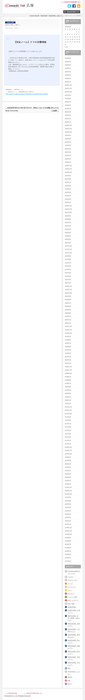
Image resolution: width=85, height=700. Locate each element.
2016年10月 (68, 453)
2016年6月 (68, 467)
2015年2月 (68, 520)
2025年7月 (68, 101)
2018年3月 (68, 396)
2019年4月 (68, 353)
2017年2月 (68, 440)
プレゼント (71, 593)
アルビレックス (72, 580)
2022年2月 (68, 239)
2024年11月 (68, 128)
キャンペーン (72, 587)
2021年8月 (68, 259)
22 (77, 39)
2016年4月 (68, 473)
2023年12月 (68, 165)
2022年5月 (68, 229)
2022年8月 (68, 219)
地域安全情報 (44, 15)
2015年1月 (68, 524)
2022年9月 (68, 215)
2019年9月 (68, 336)
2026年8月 (68, 58)
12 (70, 36)
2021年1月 (68, 282)
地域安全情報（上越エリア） (56, 15)
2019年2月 (68, 359)
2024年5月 (68, 148)
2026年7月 (68, 61)
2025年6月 (68, 105)
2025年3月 (68, 115)
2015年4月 (68, 514)
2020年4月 (68, 313)
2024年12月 (68, 125)
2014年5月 (68, 551)
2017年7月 (68, 423)
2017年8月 (68, 420)
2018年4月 (68, 393)
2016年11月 (68, 450)
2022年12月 (68, 205)
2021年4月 (68, 272)
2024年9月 (68, 135)
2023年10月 (68, 172)
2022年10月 (68, 212)
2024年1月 (68, 162)
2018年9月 (68, 376)
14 (74, 36)
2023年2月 (68, 199)
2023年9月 (68, 175)
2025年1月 (68, 122)
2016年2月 (68, 480)
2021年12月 (68, 246)
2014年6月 (68, 547)
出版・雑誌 (71, 603)
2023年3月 (68, 195)
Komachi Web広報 (34, 15)
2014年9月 (68, 537)
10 (65, 36)
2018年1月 (68, 403)
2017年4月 (68, 433)
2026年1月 (68, 81)
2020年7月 (68, 303)
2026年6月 (68, 65)
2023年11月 (68, 168)
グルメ (70, 590)
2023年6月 (68, 185)
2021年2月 (68, 279)
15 (77, 36)
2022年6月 (68, 225)
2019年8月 (68, 339)
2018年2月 (68, 400)
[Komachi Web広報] (19, 8)
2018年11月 (68, 370)
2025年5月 (68, 108)
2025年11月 (68, 88)
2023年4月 (68, 192)
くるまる (70, 576)
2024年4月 (68, 152)
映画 (69, 668)
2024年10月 (68, 132)
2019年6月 (68, 346)
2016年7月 (68, 463)
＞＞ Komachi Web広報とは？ (71, 2)
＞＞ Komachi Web (11, 693)
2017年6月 (68, 427)
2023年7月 (68, 182)
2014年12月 (68, 527)
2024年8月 (68, 138)
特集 (69, 680)
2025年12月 (68, 85)
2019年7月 (68, 343)
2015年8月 (68, 500)
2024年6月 (68, 145)
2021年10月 (68, 252)
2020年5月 (68, 309)
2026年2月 (68, 78)
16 (79, 36)
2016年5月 (68, 470)
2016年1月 (68, 484)
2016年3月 (68, 477)
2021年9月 (68, 256)
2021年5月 (68, 269)
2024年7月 (68, 142)
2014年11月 (68, 530)
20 (72, 39)
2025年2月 (68, 118)
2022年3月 (68, 235)
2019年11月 (68, 329)
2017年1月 (68, 443)
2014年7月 (68, 544)
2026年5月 (68, 68)
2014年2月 (68, 561)
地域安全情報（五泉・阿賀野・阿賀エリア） (74, 618)
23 (79, 39)
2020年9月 (68, 296)
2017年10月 (68, 413)
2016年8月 (68, 460)
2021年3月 (68, 276)
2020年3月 (68, 316)
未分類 (70, 677)
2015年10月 (68, 494)
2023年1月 (68, 202)
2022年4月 (68, 232)
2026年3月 (68, 75)
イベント (70, 583)
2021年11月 (68, 249)
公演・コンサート (73, 600)
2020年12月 (68, 286)
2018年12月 (68, 366)
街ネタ (70, 683)
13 (72, 36)
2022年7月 (68, 222)
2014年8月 (68, 540)
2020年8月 (68, 299)
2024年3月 (68, 155)
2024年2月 (68, 158)
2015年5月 (68, 510)
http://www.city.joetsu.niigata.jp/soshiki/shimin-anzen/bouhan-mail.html (27, 94)
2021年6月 (68, 266)
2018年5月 (68, 390)
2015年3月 (68, 517)
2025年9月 (68, 95)
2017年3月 (68, 437)
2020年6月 (68, 306)
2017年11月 (68, 410)
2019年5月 (68, 349)
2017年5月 (68, 430)
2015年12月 (68, 487)
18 (68, 39)
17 (65, 39)
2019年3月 (68, 356)
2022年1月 (68, 242)
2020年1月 (68, 323)
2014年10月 (68, 534)
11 (68, 36)
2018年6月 (68, 386)
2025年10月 (68, 91)
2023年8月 (68, 178)
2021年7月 (68, 262)
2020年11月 (68, 289)
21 (74, 39)
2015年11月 (68, 490)
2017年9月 (68, 416)
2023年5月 (68, 188)
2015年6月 (68, 507)
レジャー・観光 (72, 597)
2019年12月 (68, 326)
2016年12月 (68, 447)
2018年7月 (68, 383)
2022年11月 (68, 209)
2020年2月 (68, 319)
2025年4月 (68, 111)
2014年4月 (68, 554)
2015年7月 (68, 504)
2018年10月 (68, 373)
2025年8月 (68, 98)
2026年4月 (68, 71)
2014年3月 (68, 557)
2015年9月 (68, 497)
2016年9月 (68, 457)
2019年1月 (68, 363)
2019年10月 (68, 333)
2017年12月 (68, 406)
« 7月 (66, 47)
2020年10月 (68, 292)
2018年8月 (68, 380)
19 (70, 39)
